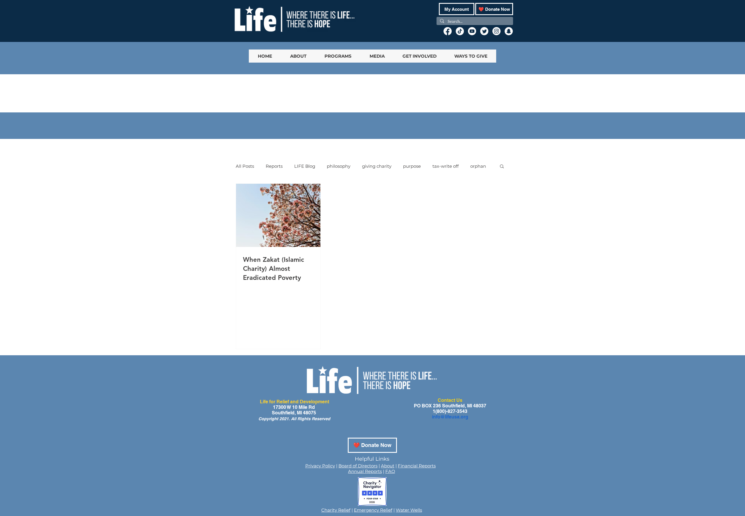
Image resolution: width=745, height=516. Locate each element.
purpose (412, 166)
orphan (478, 166)
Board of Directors (357, 466)
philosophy (338, 166)
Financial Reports (417, 466)
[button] (502, 167)
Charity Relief (335, 510)
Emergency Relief (373, 510)
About (387, 466)
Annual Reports (365, 471)
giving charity (376, 166)
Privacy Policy (320, 466)
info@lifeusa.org (450, 417)
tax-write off (445, 166)
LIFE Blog (304, 166)
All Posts (245, 166)
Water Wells (409, 510)
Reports (274, 166)
